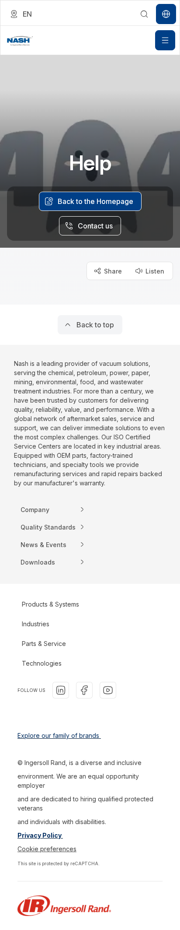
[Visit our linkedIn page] (60, 690)
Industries (35, 624)
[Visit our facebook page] (84, 690)
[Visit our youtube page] (108, 690)
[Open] (165, 40)
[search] (144, 14)
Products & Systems (50, 604)
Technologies (42, 663)
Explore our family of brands (59, 735)
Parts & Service (44, 643)
